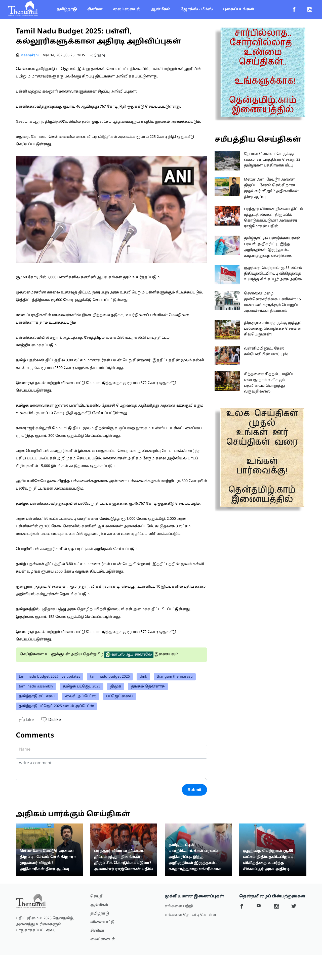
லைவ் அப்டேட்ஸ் (80, 696)
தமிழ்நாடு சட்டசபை (37, 696)
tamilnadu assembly (36, 686)
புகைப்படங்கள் (238, 9)
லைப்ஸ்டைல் (127, 9)
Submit (194, 790)
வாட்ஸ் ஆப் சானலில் (131, 655)
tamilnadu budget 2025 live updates (49, 677)
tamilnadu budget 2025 (110, 677)
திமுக (115, 686)
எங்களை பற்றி (179, 906)
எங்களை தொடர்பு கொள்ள (190, 915)
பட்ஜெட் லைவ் (119, 696)
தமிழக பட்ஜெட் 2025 (81, 686)
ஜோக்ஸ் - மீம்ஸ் (197, 9)
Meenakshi (29, 55)
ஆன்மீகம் (160, 9)
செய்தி (96, 896)
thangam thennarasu (175, 677)
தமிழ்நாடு (67, 9)
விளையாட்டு (102, 922)
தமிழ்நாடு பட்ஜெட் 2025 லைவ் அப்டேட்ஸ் (56, 706)
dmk (143, 677)
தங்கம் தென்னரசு (148, 686)
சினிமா (95, 9)
